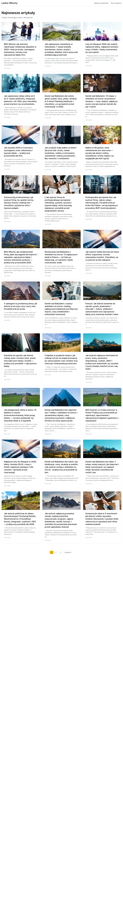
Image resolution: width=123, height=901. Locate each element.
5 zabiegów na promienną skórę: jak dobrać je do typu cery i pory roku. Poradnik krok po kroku (20, 306)
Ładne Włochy (9, 3)
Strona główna (116, 3)
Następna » (68, 552)
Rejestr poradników (101, 3)
